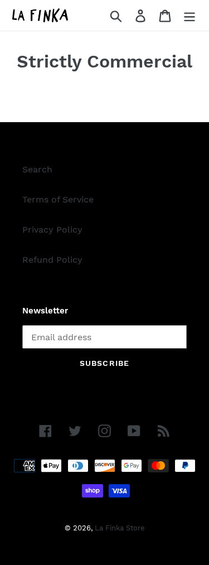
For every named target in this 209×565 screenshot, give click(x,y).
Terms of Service (58, 199)
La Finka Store (120, 528)
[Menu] (189, 15)
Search (37, 169)
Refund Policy (52, 259)
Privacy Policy (52, 229)
